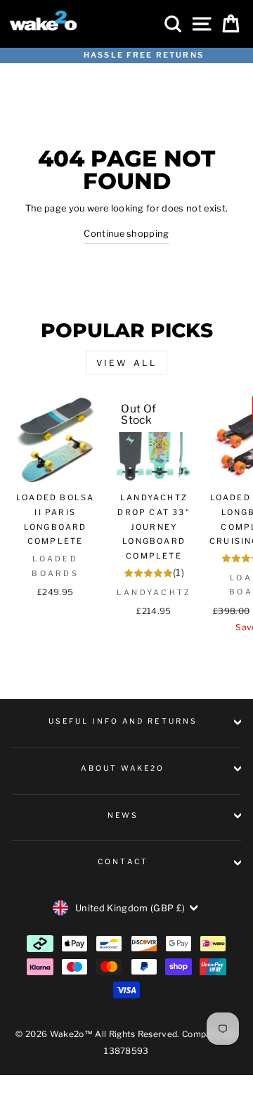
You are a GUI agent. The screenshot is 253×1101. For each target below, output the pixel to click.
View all (126, 363)
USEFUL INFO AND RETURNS (122, 721)
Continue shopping (126, 233)
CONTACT (123, 861)
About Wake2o (122, 768)
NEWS (123, 815)
